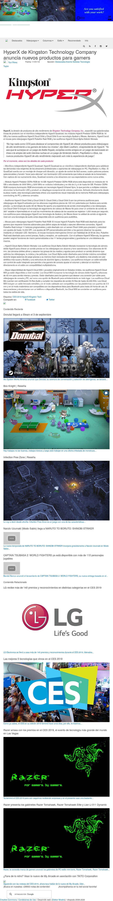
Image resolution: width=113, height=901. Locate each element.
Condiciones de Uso (27, 899)
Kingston (33, 296)
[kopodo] (6, 40)
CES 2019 (17, 296)
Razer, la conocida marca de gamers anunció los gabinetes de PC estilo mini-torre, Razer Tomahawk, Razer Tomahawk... (56, 869)
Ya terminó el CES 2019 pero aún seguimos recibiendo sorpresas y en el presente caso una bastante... (48, 798)
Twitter (51, 299)
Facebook (30, 299)
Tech (39, 296)
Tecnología (85, 61)
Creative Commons (8, 899)
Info (86, 40)
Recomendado (74, 40)
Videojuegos (32, 40)
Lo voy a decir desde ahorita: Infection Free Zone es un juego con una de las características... (44, 521)
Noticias (76, 61)
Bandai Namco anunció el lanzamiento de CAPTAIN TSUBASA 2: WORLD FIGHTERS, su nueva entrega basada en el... (55, 575)
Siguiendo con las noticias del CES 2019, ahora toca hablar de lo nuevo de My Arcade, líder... (44, 883)
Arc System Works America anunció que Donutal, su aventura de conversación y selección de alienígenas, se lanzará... (55, 379)
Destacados (17, 40)
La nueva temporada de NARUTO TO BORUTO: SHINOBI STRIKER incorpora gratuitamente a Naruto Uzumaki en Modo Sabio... (56, 547)
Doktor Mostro (58, 899)
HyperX (25, 296)
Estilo (60, 40)
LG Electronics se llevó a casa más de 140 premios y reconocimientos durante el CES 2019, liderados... (48, 652)
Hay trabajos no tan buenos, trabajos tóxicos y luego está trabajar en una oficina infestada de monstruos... (49, 450)
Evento (69, 61)
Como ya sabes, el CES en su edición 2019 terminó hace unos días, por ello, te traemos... (42, 723)
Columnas (47, 40)
